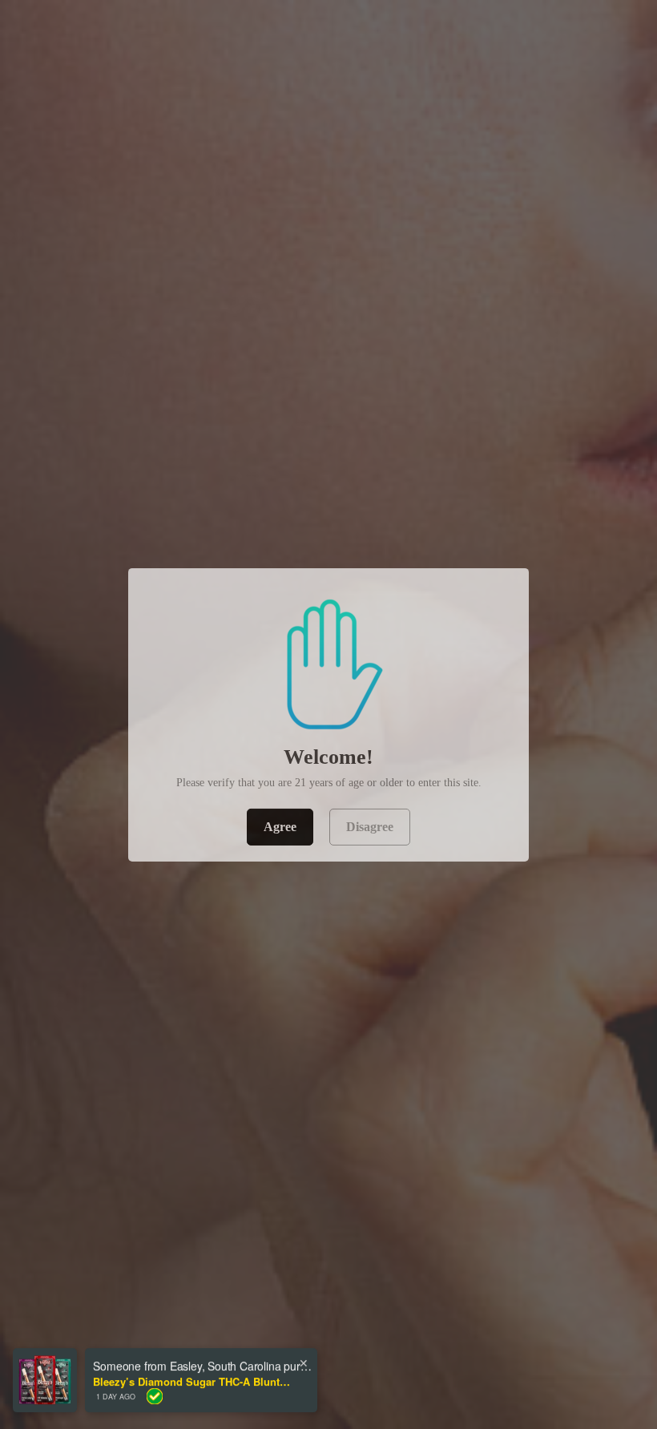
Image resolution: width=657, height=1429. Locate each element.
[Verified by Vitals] (155, 1389)
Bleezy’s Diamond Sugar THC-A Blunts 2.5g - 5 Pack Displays (193, 1374)
